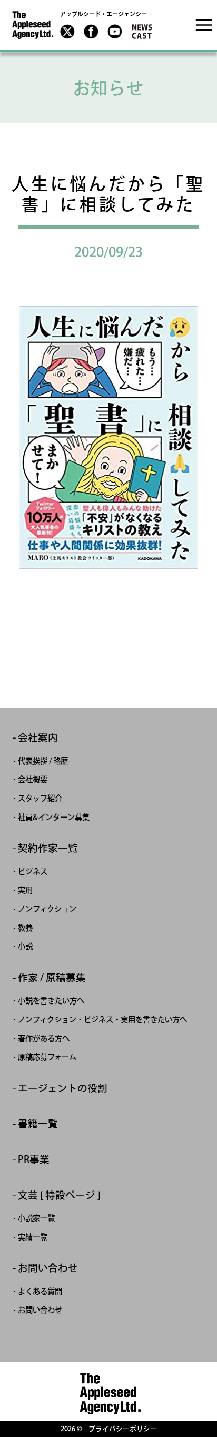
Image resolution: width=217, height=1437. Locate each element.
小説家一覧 (36, 1218)
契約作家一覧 (48, 848)
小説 (25, 946)
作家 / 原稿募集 (52, 977)
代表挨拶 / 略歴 (43, 761)
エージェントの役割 (62, 1088)
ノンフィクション (47, 909)
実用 (25, 890)
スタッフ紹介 (40, 798)
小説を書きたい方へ (51, 1001)
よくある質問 (40, 1291)
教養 (25, 928)
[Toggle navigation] (204, 25)
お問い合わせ (48, 1268)
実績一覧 (32, 1237)
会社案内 (38, 737)
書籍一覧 (38, 1123)
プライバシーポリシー (122, 1428)
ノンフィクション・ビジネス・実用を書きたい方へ (102, 1019)
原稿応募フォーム (47, 1057)
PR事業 (34, 1159)
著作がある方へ (44, 1038)
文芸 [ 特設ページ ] (59, 1195)
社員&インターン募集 (54, 817)
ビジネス (32, 871)
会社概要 (32, 779)
